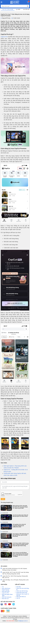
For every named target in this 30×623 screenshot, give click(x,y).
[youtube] (9, 604)
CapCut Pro (4, 36)
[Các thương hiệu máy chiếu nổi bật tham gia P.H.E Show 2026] (6, 517)
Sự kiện (18, 9)
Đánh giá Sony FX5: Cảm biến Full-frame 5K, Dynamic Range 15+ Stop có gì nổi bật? (20, 507)
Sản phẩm (4, 584)
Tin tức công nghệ (7, 9)
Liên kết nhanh (20, 584)
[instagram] (6, 604)
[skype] (14, 604)
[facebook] (2, 604)
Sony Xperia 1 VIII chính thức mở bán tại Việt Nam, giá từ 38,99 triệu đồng (21, 535)
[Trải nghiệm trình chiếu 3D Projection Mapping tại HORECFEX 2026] (6, 526)
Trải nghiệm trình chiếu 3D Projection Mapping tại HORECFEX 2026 (19, 525)
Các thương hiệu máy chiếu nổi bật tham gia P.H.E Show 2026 (20, 515)
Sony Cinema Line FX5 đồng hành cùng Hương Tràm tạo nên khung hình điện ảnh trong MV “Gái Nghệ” (20, 554)
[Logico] (14, 2)
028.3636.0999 (10, 620)
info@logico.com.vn (23, 620)
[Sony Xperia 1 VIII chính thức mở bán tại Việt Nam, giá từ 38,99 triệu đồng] (6, 536)
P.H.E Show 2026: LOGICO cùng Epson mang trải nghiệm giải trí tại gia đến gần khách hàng (21, 544)
